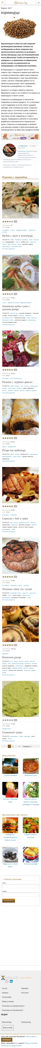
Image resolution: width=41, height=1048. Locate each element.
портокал (14, 525)
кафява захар (17, 668)
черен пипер (11, 244)
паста (12, 230)
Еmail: (4, 891)
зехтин (4, 388)
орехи (16, 390)
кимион (34, 525)
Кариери (24, 988)
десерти (5, 654)
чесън (18, 242)
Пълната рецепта (8, 249)
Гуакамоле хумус (12, 732)
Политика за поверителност (11, 1045)
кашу (19, 244)
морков (24, 239)
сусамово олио (7, 318)
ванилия (27, 670)
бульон (33, 318)
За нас (4, 988)
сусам (17, 454)
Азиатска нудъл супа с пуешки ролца (16, 308)
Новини (5, 993)
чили (30, 239)
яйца (12, 454)
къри (28, 318)
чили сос (33, 593)
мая (9, 663)
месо (4, 447)
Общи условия (30, 1043)
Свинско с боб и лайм (15, 518)
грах (9, 595)
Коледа (26, 585)
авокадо (27, 736)
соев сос (33, 242)
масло (26, 386)
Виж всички (7, 1028)
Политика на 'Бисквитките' (12, 1010)
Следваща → (27, 746)
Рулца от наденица (13, 450)
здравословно (21, 230)
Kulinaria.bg (23, 146)
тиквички (28, 315)
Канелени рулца (11, 657)
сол (21, 386)
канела (34, 663)
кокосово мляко (7, 320)
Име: (4, 883)
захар (26, 661)
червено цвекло (31, 390)
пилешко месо (16, 246)
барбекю (13, 515)
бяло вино (12, 388)
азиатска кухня (13, 303)
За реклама (6, 997)
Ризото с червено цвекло (17, 382)
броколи (18, 239)
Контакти (25, 993)
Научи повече (31, 1036)
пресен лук (14, 313)
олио (4, 244)
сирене (10, 390)
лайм (12, 239)
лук (11, 522)
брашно (27, 663)
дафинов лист (24, 522)
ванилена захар (17, 663)
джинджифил (7, 456)
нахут (10, 738)
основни (5, 230)
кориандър (6, 246)
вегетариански (16, 378)
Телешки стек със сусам (17, 589)
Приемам (7, 1039)
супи (4, 303)
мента (22, 390)
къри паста (17, 456)
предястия (12, 447)
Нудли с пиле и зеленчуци (17, 235)
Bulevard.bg (6, 1022)
